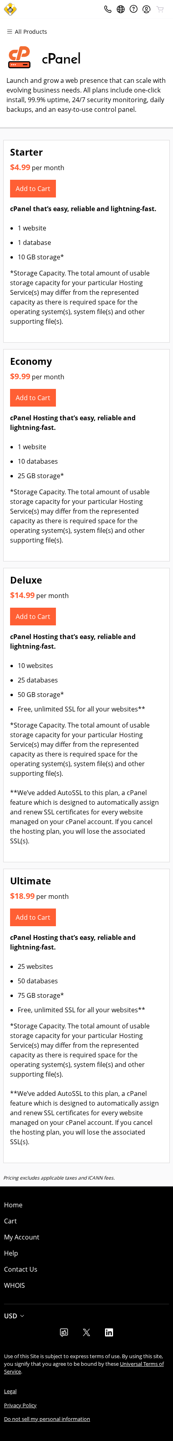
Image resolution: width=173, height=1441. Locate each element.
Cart (10, 1221)
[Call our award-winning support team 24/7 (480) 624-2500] (133, 9)
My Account (21, 1237)
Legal (10, 1391)
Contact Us (20, 1269)
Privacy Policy (20, 1405)
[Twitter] (86, 1334)
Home (13, 1204)
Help (11, 1253)
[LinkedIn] (109, 1334)
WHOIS (14, 1285)
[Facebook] (64, 1334)
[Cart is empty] (160, 9)
